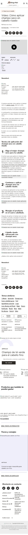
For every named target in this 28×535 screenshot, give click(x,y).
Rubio (19, 308)
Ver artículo (8, 363)
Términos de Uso (6, 504)
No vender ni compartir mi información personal (18, 511)
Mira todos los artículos (10, 476)
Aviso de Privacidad (7, 498)
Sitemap (4, 506)
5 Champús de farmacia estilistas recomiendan (20, 328)
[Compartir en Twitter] (10, 32)
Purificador (4, 308)
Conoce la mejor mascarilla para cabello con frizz (11, 467)
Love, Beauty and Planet (8, 306)
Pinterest (12, 488)
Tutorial (11, 311)
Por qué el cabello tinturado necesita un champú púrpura (10, 375)
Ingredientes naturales (7, 303)
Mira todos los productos (10, 426)
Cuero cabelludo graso (7, 301)
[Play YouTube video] (14, 47)
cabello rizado (10, 105)
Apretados (11, 298)
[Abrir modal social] (24, 4)
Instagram (8, 488)
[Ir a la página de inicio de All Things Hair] (12, 2)
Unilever (4, 501)
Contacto (4, 495)
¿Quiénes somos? (6, 493)
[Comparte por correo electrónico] (17, 32)
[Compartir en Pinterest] (13, 32)
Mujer (18, 306)
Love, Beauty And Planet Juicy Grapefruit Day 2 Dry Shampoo (18, 90)
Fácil (18, 59)
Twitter (3, 488)
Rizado (3, 70)
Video (16, 311)
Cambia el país (6, 518)
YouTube (17, 488)
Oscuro (23, 306)
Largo (17, 303)
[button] (14, 47)
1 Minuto (6, 59)
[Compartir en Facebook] (6, 32)
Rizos (15, 308)
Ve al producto (4, 418)
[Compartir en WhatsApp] (20, 32)
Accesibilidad (5, 509)
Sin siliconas (4, 311)
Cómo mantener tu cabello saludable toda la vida (6, 329)
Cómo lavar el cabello (8, 11)
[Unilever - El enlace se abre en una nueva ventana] (7, 523)
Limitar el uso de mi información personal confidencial (19, 504)
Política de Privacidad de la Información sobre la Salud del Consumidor (20, 496)
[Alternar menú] (1, 3)
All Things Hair (5, 27)
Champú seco (19, 298)
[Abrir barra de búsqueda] (27, 4)
